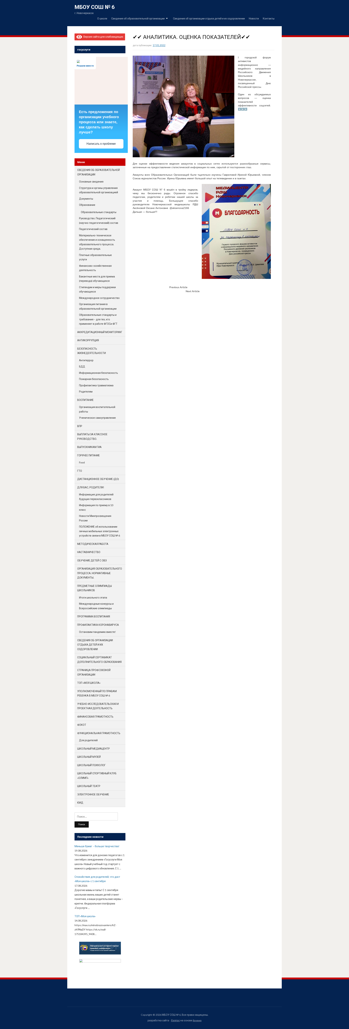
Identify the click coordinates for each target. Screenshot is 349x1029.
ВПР (79, 426)
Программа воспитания (93, 616)
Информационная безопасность (98, 372)
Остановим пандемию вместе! (97, 631)
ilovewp (197, 1020)
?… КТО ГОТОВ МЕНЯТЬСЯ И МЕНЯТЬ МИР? (212, 287)
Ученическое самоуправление (97, 417)
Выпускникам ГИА (89, 447)
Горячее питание (88, 455)
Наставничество (88, 552)
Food (82, 462)
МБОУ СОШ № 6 (95, 7)
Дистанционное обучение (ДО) (98, 479)
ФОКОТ (81, 724)
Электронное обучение (93, 794)
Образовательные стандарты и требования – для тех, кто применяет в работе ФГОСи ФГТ (98, 319)
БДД (82, 366)
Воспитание (85, 399)
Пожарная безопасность (94, 379)
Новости (254, 18)
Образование (87, 204)
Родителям (86, 391)
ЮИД (80, 802)
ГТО (79, 470)
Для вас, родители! (90, 487)
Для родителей (88, 740)
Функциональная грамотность (98, 733)
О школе (102, 18)
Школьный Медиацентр (93, 748)
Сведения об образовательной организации (138, 18)
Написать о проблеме (101, 143)
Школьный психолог (91, 765)
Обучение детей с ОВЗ (92, 560)
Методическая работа (92, 543)
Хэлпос (175, 1020)
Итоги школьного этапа (93, 597)
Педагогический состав (93, 229)
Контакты (268, 18)
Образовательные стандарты (98, 212)
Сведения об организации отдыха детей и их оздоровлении (209, 18)
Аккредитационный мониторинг (99, 332)
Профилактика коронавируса (98, 624)
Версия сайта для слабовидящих (102, 36)
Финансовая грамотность (95, 716)
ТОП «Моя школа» (89, 682)
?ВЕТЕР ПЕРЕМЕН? (211, 291)
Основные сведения (91, 181)
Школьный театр (88, 786)
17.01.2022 (159, 45)
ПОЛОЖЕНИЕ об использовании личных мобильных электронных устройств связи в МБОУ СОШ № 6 (99, 531)
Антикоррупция (88, 340)
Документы (86, 198)
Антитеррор (86, 360)
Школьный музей (89, 756)
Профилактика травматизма (96, 385)
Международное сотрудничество (99, 297)
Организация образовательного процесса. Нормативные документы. (99, 573)
